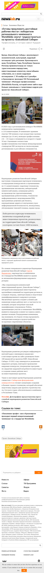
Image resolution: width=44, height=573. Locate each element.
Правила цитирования (9, 551)
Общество (20, 25)
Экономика (13, 25)
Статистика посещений (31, 551)
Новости (5, 479)
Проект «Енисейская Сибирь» (11, 438)
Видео (26, 491)
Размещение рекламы (8, 555)
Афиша (26, 479)
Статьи (5, 25)
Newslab (5, 397)
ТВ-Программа (30, 483)
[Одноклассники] (39, 561)
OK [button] (24, 570)
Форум (26, 487)
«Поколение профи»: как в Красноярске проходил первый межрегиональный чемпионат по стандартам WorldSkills (19, 416)
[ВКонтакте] (19, 561)
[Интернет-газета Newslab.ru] (11, 18)
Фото (4, 491)
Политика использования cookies (12, 501)
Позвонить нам (28, 555)
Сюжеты (5, 487)
